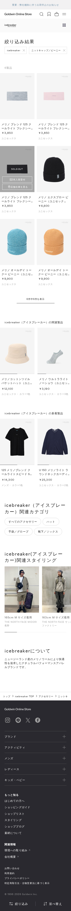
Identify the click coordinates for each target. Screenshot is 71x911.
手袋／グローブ (19, 531)
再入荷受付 (19, 179)
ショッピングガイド (17, 807)
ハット (51, 521)
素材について (13, 833)
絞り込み (21, 904)
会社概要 (10, 856)
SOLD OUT (17, 169)
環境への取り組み (16, 850)
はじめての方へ (15, 800)
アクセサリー (46, 696)
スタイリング (13, 820)
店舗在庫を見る (19, 186)
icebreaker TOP (24, 696)
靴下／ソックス (48, 531)
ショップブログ (15, 826)
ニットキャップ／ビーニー (46, 50)
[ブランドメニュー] (64, 25)
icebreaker (13, 50)
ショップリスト (15, 813)
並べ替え (55, 904)
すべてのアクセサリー (23, 521)
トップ (6, 696)
